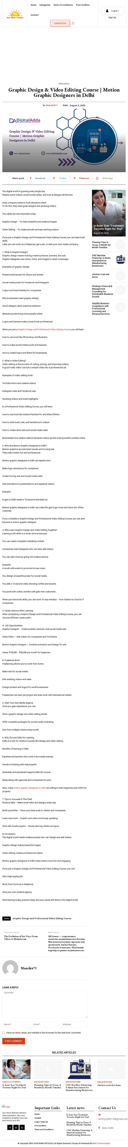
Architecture (41, 1082)
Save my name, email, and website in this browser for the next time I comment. (43, 1032)
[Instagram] (15, 1127)
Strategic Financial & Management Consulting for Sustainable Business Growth (102, 291)
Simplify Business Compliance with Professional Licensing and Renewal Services (101, 308)
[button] (73, 23)
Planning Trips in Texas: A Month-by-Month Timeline (101, 245)
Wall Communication (101, 1143)
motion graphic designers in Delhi (30, 788)
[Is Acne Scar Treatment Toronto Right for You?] (109, 213)
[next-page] (120, 195)
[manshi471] (10, 968)
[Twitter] (22, 1127)
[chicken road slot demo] (121, 276)
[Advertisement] (64, 52)
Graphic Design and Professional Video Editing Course (44, 329)
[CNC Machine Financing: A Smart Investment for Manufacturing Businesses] (121, 259)
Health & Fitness (11, 1082)
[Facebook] (9, 1127)
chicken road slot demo (109, 1085)
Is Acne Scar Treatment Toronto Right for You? (109, 227)
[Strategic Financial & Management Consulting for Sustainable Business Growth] (121, 290)
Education (64, 83)
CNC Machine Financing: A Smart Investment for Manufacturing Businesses (101, 260)
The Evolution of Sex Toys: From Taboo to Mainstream (21, 938)
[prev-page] (114, 195)
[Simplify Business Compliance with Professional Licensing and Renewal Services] (121, 307)
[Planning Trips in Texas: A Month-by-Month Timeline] (121, 245)
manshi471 (52, 105)
